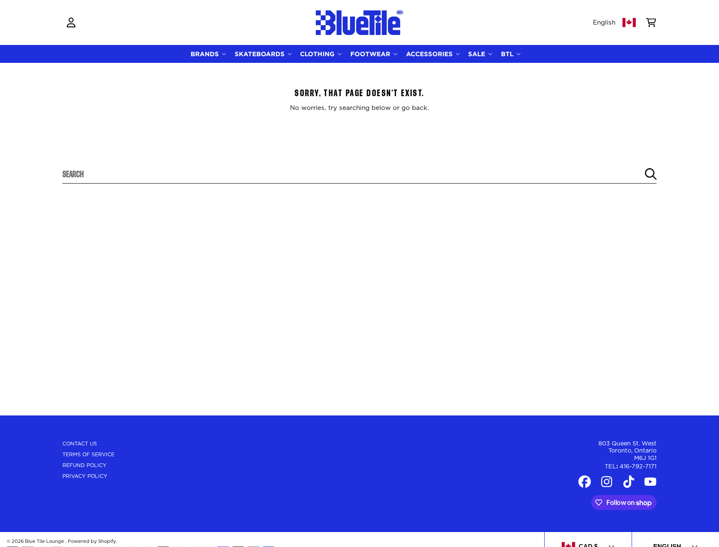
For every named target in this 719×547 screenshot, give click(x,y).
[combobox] (359, 174)
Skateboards (261, 53)
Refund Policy (84, 465)
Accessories (430, 53)
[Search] (651, 174)
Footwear (371, 53)
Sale (477, 53)
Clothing (318, 53)
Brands (206, 53)
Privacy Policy (84, 476)
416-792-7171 (638, 467)
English (604, 23)
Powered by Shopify (92, 541)
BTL (508, 53)
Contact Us (79, 443)
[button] (651, 22)
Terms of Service (88, 454)
